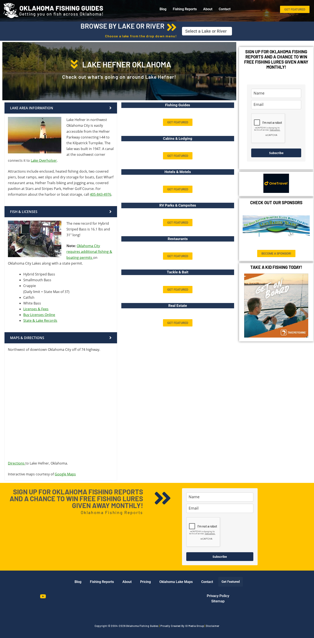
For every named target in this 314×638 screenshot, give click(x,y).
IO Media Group (194, 625)
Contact (224, 9)
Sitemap (218, 601)
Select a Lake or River (206, 31)
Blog (163, 9)
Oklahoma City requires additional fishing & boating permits (89, 251)
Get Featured (231, 582)
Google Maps (65, 474)
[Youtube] (43, 596)
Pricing (145, 582)
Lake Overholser (44, 160)
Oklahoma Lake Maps (176, 582)
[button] (207, 31)
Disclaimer (212, 625)
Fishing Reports (185, 9)
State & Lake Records (40, 320)
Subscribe (276, 153)
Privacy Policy (218, 596)
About (207, 9)
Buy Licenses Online (39, 314)
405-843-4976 (100, 194)
